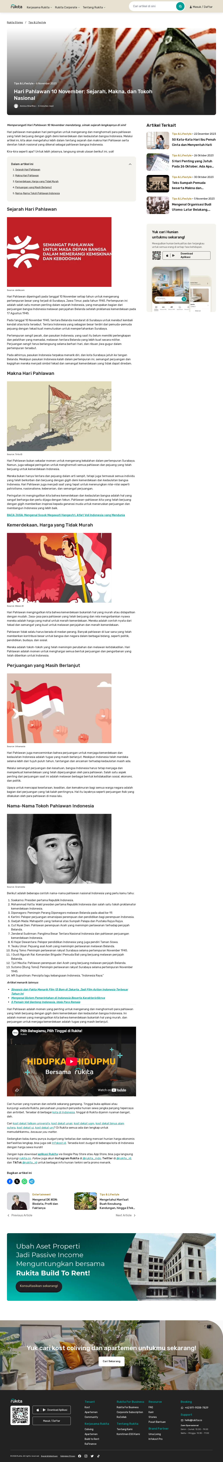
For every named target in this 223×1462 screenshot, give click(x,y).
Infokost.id (59, 1143)
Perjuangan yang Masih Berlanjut (33, 187)
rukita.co (25, 1158)
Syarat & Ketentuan (49, 1456)
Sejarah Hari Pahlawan (27, 169)
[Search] (180, 6)
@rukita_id (123, 1158)
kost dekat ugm (84, 1123)
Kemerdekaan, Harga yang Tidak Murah (37, 181)
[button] (201, 7)
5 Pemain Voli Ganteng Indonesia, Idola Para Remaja (45, 1002)
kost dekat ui (25, 1127)
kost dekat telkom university (31, 1123)
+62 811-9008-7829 (196, 1407)
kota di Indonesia (63, 1112)
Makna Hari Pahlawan (27, 175)
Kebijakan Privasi (67, 1456)
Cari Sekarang (111, 1361)
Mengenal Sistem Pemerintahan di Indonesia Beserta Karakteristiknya (58, 997)
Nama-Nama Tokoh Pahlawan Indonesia (37, 193)
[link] (186, 255)
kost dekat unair (61, 1123)
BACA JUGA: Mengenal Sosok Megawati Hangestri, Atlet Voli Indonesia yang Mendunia (66, 515)
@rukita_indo (91, 1158)
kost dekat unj (44, 1127)
